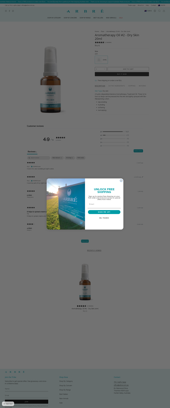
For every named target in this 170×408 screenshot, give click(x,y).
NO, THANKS (104, 218)
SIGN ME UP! (104, 212)
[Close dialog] (121, 180)
